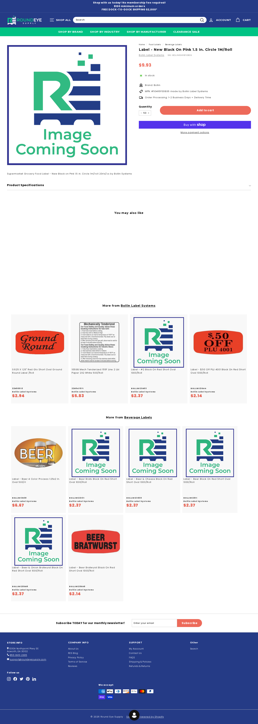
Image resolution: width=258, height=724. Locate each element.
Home (142, 44)
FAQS (132, 657)
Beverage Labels (173, 44)
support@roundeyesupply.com (28, 659)
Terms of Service (77, 661)
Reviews (73, 666)
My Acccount (136, 648)
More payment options (195, 132)
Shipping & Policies (140, 661)
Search (194, 648)
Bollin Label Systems (151, 55)
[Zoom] (67, 105)
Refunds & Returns (139, 666)
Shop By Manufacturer (146, 31)
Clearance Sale (186, 31)
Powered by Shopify (151, 716)
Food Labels (155, 44)
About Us (73, 648)
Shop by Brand (70, 31)
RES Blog (73, 653)
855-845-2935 (18, 655)
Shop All (61, 20)
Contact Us (135, 653)
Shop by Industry (105, 31)
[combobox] (140, 20)
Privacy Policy (76, 657)
